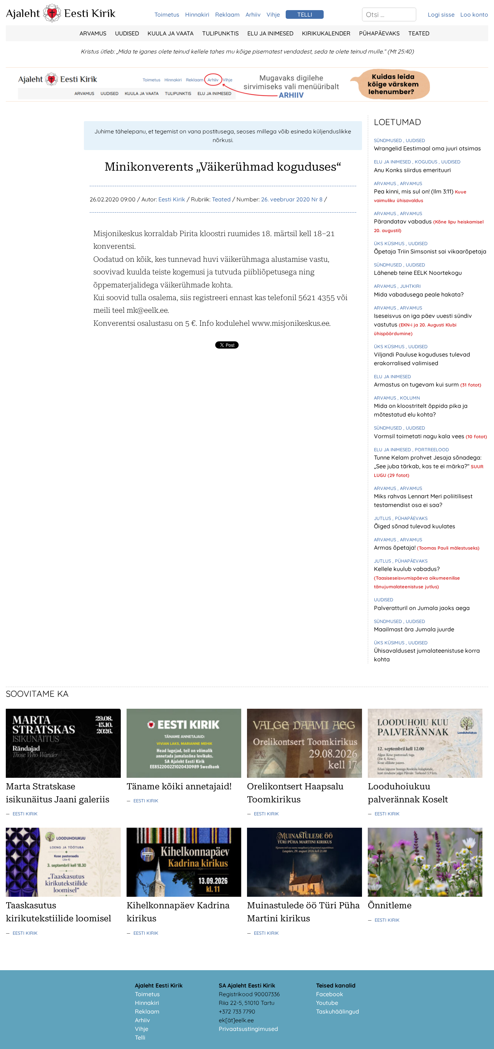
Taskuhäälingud (337, 1011)
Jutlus (383, 518)
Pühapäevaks (379, 33)
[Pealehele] (52, 20)
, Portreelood (430, 449)
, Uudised (414, 140)
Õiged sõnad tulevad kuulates (414, 526)
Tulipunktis (220, 33)
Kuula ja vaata (170, 33)
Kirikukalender (326, 33)
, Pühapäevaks (409, 518)
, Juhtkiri (409, 286)
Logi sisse (441, 14)
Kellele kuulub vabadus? (407, 568)
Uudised (127, 33)
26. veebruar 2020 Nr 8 (292, 199)
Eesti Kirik (90, 13)
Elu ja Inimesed (270, 33)
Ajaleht (23, 13)
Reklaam (227, 14)
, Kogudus (425, 162)
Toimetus (166, 14)
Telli (140, 1037)
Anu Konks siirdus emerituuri (412, 170)
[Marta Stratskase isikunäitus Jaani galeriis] (63, 775)
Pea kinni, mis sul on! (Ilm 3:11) (414, 191)
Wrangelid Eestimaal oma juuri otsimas (427, 148)
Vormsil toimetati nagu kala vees (420, 436)
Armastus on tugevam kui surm (417, 384)
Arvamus (93, 33)
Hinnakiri (197, 14)
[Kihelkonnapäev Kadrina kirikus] (184, 894)
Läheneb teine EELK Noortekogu (418, 272)
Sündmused (388, 140)
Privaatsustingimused (248, 1028)
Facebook (329, 994)
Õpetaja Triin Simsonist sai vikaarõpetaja (430, 251)
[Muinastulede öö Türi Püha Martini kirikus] (304, 894)
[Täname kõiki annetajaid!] (184, 775)
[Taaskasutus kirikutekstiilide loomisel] (63, 894)
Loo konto (474, 14)
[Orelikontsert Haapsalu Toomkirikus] (304, 775)
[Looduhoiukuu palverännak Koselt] (425, 775)
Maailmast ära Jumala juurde (414, 629)
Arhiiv (253, 14)
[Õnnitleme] (425, 894)
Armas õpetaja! (395, 547)
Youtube (327, 1002)
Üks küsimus (390, 243)
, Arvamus (409, 183)
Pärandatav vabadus (403, 221)
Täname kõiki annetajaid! (179, 786)
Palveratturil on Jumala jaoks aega (422, 607)
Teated (418, 33)
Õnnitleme (390, 905)
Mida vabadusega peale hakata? (419, 294)
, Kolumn (408, 398)
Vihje (273, 14)
